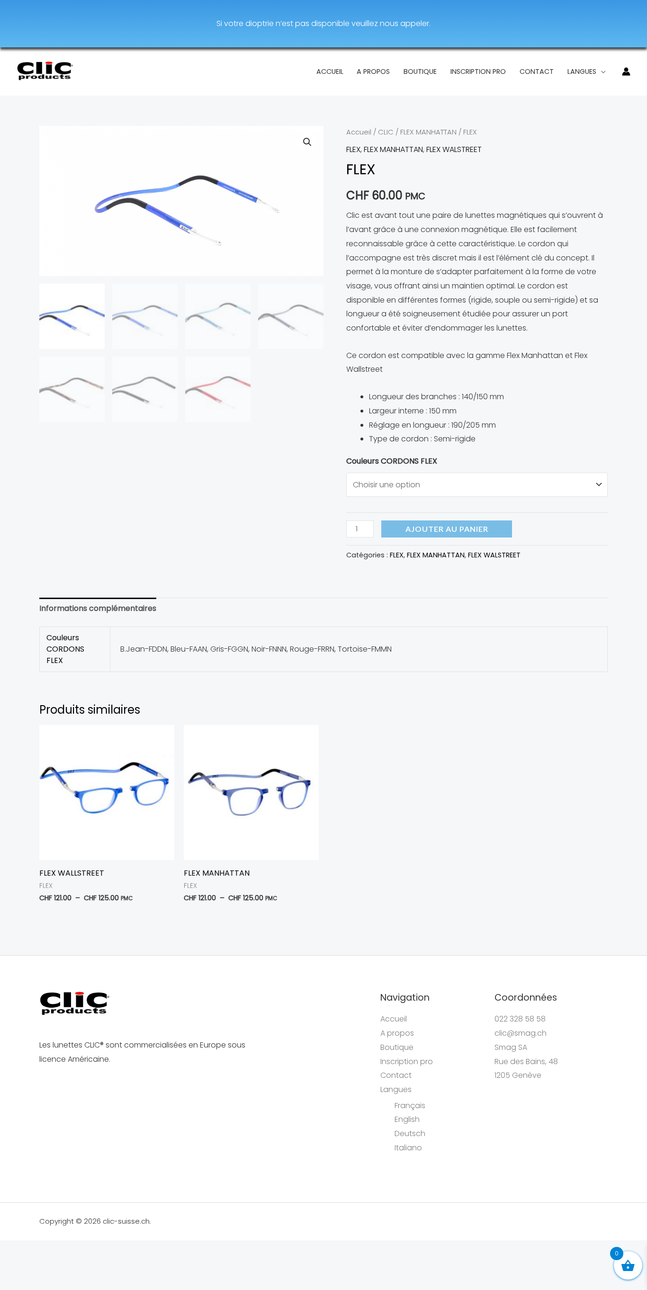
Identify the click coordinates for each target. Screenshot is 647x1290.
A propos (373, 71)
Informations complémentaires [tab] (97, 608)
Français (410, 1105)
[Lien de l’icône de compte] (626, 71)
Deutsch (410, 1133)
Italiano (408, 1147)
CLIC (386, 132)
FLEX (353, 149)
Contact (537, 71)
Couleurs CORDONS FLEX (391, 461)
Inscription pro (478, 71)
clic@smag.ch (520, 1033)
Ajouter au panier (446, 528)
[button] (307, 142)
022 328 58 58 (520, 1018)
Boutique (420, 71)
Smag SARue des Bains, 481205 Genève (526, 1061)
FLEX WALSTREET (454, 149)
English (407, 1119)
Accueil (329, 71)
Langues (581, 71)
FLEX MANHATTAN (428, 132)
